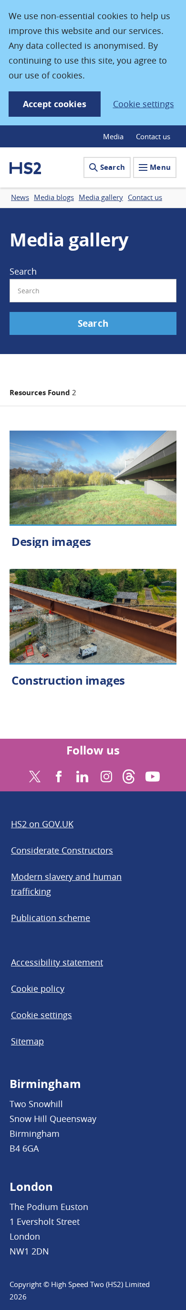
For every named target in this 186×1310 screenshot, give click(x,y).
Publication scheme (50, 917)
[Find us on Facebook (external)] (57, 775)
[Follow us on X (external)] (33, 775)
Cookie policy (37, 988)
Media (113, 136)
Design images (51, 541)
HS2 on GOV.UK (42, 824)
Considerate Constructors (62, 850)
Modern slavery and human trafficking (66, 884)
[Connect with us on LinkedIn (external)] (81, 775)
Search (112, 167)
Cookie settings (143, 104)
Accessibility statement (57, 962)
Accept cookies (54, 104)
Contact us (153, 136)
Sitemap (27, 1041)
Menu (160, 167)
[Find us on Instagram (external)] (105, 775)
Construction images (68, 680)
